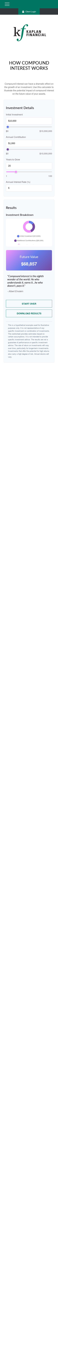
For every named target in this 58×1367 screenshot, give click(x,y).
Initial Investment (14, 114)
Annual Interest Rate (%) (18, 181)
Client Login (30, 11)
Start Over (29, 303)
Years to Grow (13, 159)
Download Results (29, 313)
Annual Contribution (16, 137)
